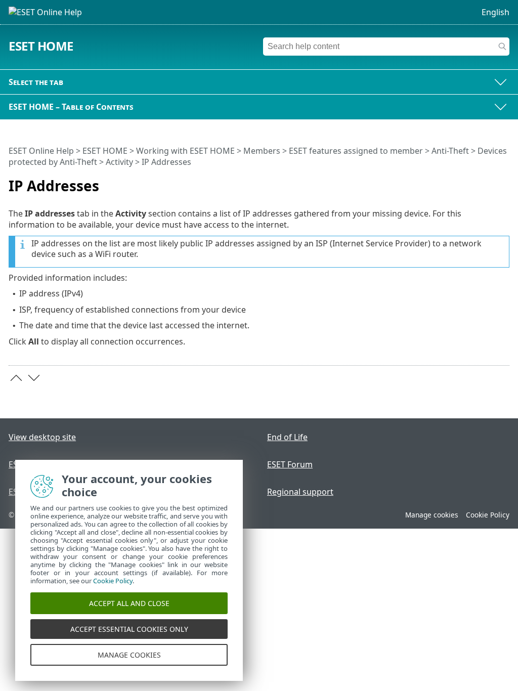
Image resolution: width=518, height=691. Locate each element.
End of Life (287, 437)
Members (261, 150)
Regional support (300, 491)
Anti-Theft (450, 150)
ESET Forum (290, 464)
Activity (119, 161)
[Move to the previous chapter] (16, 377)
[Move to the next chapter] (33, 377)
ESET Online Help (41, 150)
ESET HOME (41, 45)
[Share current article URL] (473, 181)
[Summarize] (503, 181)
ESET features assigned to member (356, 150)
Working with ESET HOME (185, 150)
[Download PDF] (488, 181)
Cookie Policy (487, 515)
